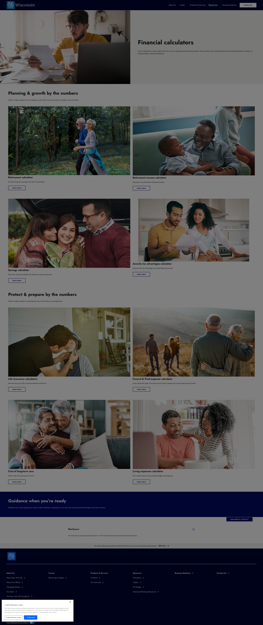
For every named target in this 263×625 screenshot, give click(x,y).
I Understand (31, 617)
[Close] (70, 602)
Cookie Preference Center (13, 617)
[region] (38, 611)
